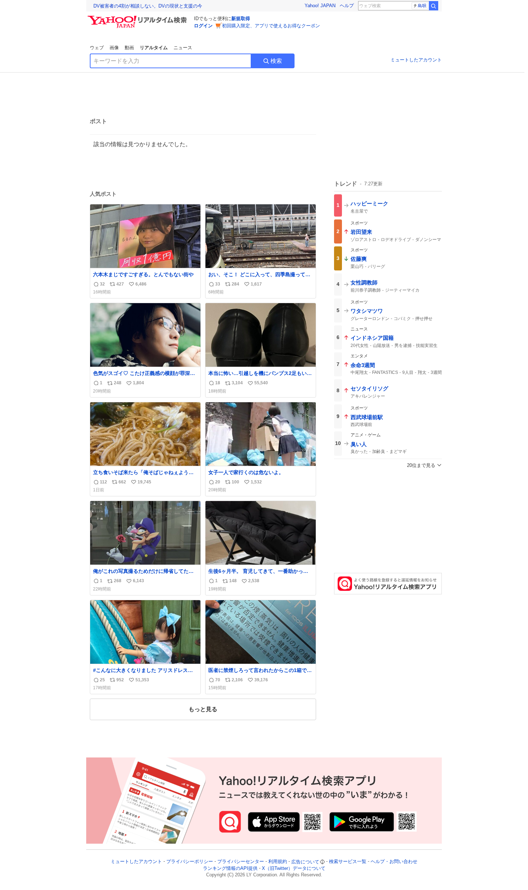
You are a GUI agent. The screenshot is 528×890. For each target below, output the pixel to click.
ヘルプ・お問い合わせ (394, 861)
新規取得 (240, 18)
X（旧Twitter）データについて (293, 868)
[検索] (433, 5)
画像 (114, 47)
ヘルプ (347, 5)
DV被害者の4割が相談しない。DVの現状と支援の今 (147, 6)
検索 (276, 61)
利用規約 (277, 861)
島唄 (422, 5)
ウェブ (97, 47)
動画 (129, 47)
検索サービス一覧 (347, 861)
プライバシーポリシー (189, 861)
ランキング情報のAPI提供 (230, 868)
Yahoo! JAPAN (320, 5)
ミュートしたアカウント (416, 59)
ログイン (203, 25)
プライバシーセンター (240, 861)
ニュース (182, 47)
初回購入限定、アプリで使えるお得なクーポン (271, 25)
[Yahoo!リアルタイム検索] (138, 17)
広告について (305, 861)
